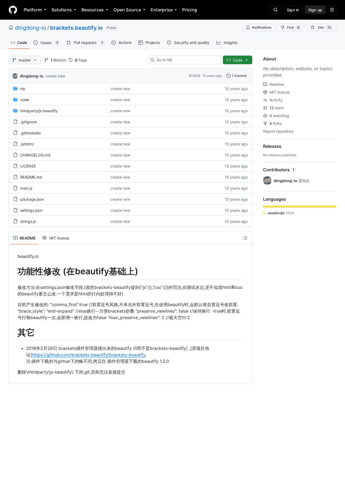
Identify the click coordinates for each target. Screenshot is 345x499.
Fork (293, 27)
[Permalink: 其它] (14, 332)
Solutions (61, 9)
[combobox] (186, 60)
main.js (26, 188)
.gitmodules (30, 133)
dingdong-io (30, 28)
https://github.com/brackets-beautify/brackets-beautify (88, 354)
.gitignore (28, 121)
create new (55, 76)
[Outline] (245, 238)
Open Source (127, 9)
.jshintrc (27, 144)
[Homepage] (13, 9)
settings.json (31, 210)
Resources (92, 9)
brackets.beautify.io (76, 28)
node (24, 99)
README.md (31, 177)
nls (22, 88)
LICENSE (28, 166)
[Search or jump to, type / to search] (275, 9)
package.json (32, 199)
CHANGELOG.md (35, 155)
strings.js (28, 221)
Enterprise (161, 9)
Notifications (261, 27)
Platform (33, 9)
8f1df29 (194, 76)
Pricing (189, 9)
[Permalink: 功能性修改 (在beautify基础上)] (14, 271)
